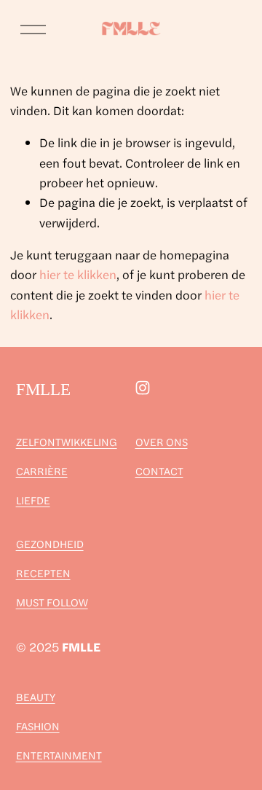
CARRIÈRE (42, 470)
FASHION (38, 725)
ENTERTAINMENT (59, 754)
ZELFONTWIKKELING (66, 441)
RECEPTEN (43, 572)
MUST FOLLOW (52, 601)
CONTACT (159, 470)
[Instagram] (142, 387)
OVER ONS (161, 441)
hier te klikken (77, 274)
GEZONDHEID (50, 543)
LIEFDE (33, 499)
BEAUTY (35, 696)
